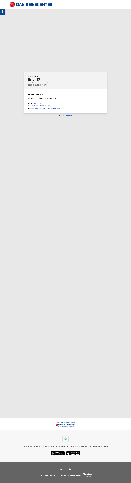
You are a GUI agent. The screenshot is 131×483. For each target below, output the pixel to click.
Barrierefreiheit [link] (74, 475)
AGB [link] (40, 475)
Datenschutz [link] (50, 475)
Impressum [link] (61, 475)
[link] (2, 12)
